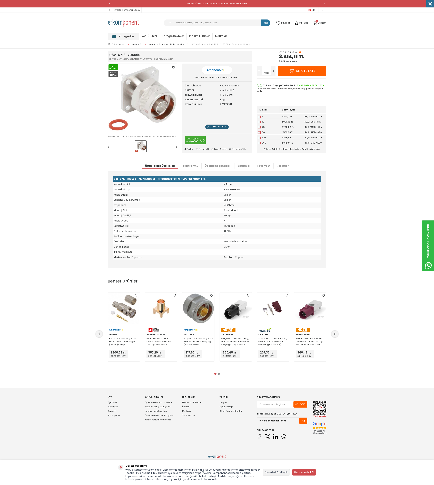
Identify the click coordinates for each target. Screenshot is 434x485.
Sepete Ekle (305, 70)
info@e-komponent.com (127, 9)
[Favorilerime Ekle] (137, 295)
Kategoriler (126, 36)
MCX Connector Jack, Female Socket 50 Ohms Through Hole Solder (159, 341)
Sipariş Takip (226, 406)
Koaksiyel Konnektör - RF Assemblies (166, 44)
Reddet (223, 476)
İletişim (223, 402)
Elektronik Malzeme (191, 402)
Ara (266, 23)
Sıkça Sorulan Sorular (231, 411)
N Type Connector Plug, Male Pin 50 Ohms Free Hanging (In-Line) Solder (198, 341)
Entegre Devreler (173, 36)
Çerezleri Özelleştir (276, 472)
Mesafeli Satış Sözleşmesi (158, 406)
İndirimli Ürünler (199, 36)
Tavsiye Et (204, 149)
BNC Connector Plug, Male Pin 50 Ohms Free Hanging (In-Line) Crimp (122, 341)
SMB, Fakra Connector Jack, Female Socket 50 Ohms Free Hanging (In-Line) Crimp (272, 341)
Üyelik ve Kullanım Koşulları (158, 402)
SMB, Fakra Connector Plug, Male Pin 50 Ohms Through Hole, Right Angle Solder (235, 341)
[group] (142, 98)
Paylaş (189, 149)
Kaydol (303, 404)
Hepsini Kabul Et (304, 472)
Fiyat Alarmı (220, 149)
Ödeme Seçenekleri (218, 166)
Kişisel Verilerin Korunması (158, 419)
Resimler (283, 166)
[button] (109, 3)
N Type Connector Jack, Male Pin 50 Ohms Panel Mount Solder (221, 44)
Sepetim (112, 411)
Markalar (221, 36)
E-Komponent (118, 44)
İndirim (186, 406)
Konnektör (137, 44)
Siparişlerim (114, 415)
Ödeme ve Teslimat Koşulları (159, 415)
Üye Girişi (112, 402)
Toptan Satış (188, 415)
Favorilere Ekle (239, 149)
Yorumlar (244, 166)
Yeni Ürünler (149, 36)
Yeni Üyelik (113, 406)
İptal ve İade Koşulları (156, 411)
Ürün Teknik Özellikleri (160, 166)
